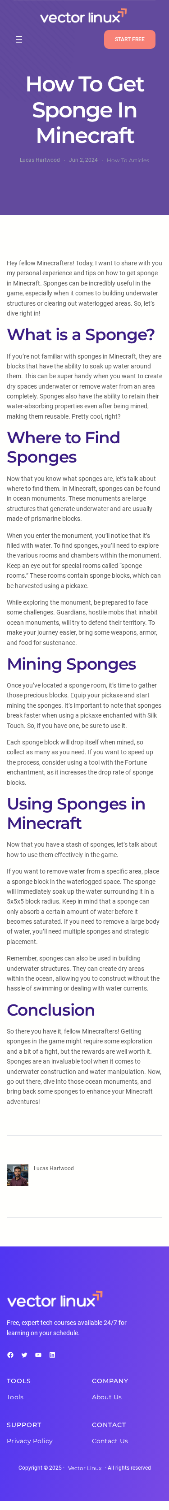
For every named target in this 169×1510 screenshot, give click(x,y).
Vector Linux (84, 1468)
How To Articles (128, 160)
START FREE (130, 39)
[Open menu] (19, 39)
